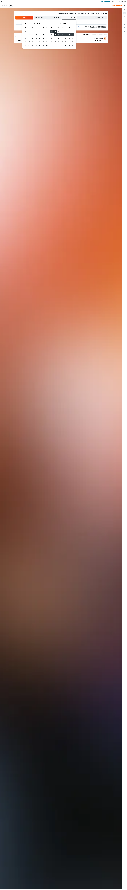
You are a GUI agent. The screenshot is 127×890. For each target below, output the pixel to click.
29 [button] (65, 45)
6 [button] (39, 35)
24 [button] (58, 42)
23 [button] (62, 42)
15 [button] (65, 38)
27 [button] (72, 45)
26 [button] (51, 42)
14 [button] (69, 38)
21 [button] (69, 42)
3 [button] (58, 31)
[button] (1, 1)
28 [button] (69, 45)
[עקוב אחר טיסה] (124, 27)
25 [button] (55, 42)
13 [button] (72, 38)
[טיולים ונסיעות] (124, 31)
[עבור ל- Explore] (124, 24)
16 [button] (62, 38)
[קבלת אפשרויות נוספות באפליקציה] (124, 20)
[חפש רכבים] (124, 16)
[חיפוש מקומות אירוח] (124, 13)
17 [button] (58, 38)
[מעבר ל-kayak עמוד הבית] (117, 5)
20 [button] (73, 42)
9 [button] (62, 35)
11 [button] (55, 35)
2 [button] (62, 31)
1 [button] (32, 31)
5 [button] (51, 31)
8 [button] (65, 35)
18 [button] (55, 38)
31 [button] (25, 45)
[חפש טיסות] (124, 10)
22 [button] (65, 42)
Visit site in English (106, 1)
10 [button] (58, 35)
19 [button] (51, 38)
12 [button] (51, 35)
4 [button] (55, 31)
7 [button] (69, 35)
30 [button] (62, 45)
